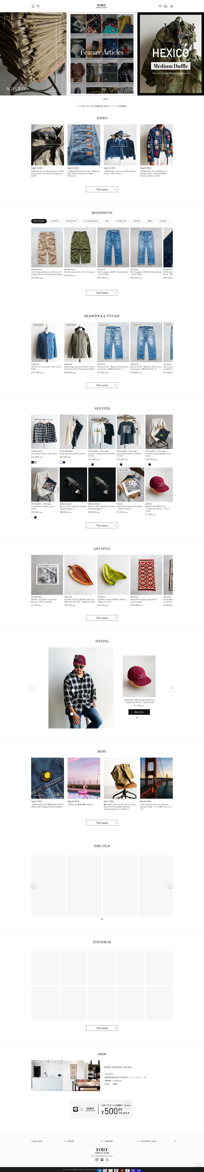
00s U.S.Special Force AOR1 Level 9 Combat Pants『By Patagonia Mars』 (47, 273)
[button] (33, 6)
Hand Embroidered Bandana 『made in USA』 (129, 507)
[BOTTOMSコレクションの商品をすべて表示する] (102, 292)
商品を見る (139, 712)
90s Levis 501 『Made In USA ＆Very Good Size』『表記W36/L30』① (113, 368)
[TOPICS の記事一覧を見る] (102, 189)
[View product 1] (76, 656)
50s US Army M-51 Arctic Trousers (79, 272)
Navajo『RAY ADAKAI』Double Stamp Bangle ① (73, 507)
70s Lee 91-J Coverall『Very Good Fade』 (46, 368)
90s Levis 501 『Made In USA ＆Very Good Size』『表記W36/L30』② (146, 368)
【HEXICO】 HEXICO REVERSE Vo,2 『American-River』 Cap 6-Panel (139, 701)
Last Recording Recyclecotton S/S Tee (101, 454)
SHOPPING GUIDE (149, 1141)
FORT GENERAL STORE (75, 1169)
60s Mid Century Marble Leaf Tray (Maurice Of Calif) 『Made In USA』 (80, 600)
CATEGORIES (36, 1141)
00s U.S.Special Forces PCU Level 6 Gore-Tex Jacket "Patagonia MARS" (79, 368)
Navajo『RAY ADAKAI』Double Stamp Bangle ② (101, 507)
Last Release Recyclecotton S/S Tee (129, 454)
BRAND (71, 1141)
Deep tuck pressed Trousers (72, 453)
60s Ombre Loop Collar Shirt (44, 453)
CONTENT (108, 1141)
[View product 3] (71, 713)
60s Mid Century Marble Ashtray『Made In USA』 (111, 600)
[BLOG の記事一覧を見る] (102, 822)
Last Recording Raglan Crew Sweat (158, 454)
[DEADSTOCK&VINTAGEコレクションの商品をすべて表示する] (102, 385)
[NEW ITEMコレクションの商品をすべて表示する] (102, 525)
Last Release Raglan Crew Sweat (42, 507)
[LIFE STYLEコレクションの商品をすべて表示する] (102, 618)
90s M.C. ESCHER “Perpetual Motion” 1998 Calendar (43, 600)
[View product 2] (73, 690)
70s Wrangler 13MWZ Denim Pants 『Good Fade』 (112, 273)
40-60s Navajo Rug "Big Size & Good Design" (143, 600)
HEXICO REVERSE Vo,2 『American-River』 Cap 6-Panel (157, 508)
